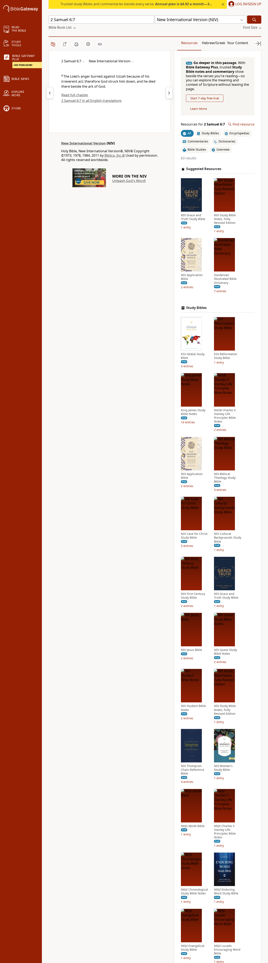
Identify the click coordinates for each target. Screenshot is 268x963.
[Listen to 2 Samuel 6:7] (100, 44)
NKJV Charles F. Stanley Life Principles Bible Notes (225, 831)
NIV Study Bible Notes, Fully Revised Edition (225, 219)
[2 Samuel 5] (49, 93)
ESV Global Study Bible (193, 356)
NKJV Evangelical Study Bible (192, 947)
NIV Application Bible (192, 277)
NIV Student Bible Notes (193, 708)
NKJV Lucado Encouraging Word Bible (227, 949)
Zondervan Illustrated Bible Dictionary (225, 278)
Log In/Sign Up (248, 4)
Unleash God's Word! (129, 180)
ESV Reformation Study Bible (225, 356)
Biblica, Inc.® (114, 155)
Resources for (203, 124)
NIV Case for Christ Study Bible (194, 535)
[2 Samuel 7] (169, 93)
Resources (189, 43)
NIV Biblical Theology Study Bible (225, 477)
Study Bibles (196, 308)
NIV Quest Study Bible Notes (225, 652)
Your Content (237, 43)
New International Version (83, 143)
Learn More (198, 108)
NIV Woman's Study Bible (223, 768)
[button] (244, 4)
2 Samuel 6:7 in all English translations (91, 100)
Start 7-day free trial (204, 98)
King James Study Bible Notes (193, 412)
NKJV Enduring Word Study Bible (226, 891)
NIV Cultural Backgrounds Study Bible (227, 537)
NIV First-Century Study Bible (193, 595)
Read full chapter (74, 95)
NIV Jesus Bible (191, 650)
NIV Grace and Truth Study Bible (193, 217)
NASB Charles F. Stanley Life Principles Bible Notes (225, 416)
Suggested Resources (203, 169)
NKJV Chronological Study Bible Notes (194, 891)
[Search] (254, 19)
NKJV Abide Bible (193, 826)
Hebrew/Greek (213, 43)
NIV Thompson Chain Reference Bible (192, 769)
